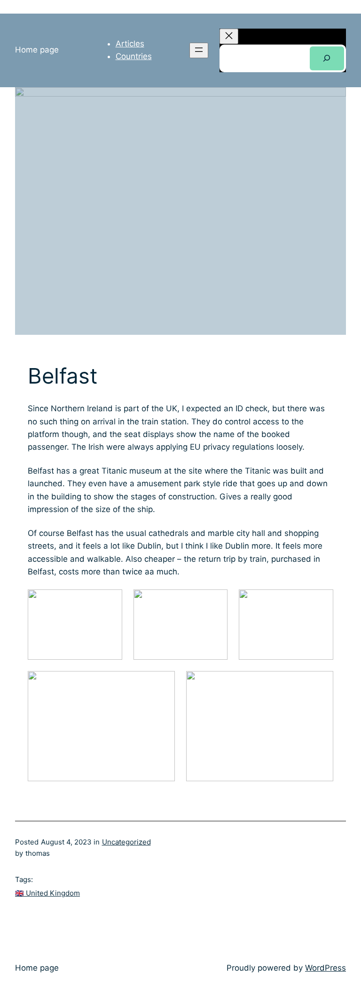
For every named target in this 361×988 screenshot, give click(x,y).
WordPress (325, 968)
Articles (130, 43)
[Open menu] (198, 50)
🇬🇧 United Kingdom (47, 893)
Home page (37, 49)
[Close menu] (229, 36)
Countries (134, 56)
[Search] (327, 58)
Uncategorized (126, 841)
